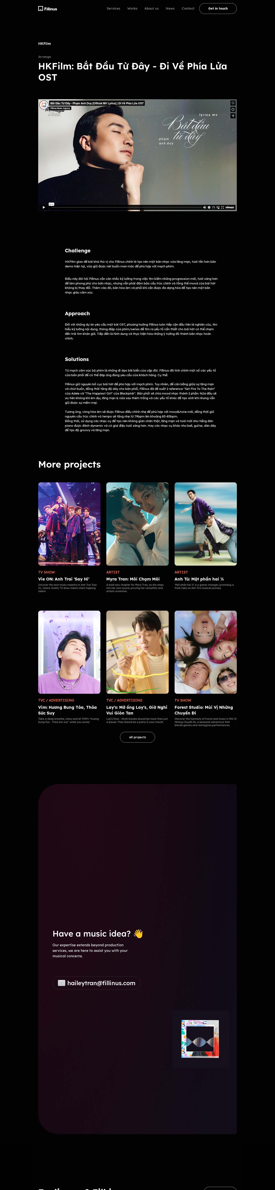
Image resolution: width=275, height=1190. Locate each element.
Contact (188, 8)
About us (152, 8)
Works (132, 8)
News (170, 8)
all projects (137, 737)
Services (113, 8)
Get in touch (218, 8)
